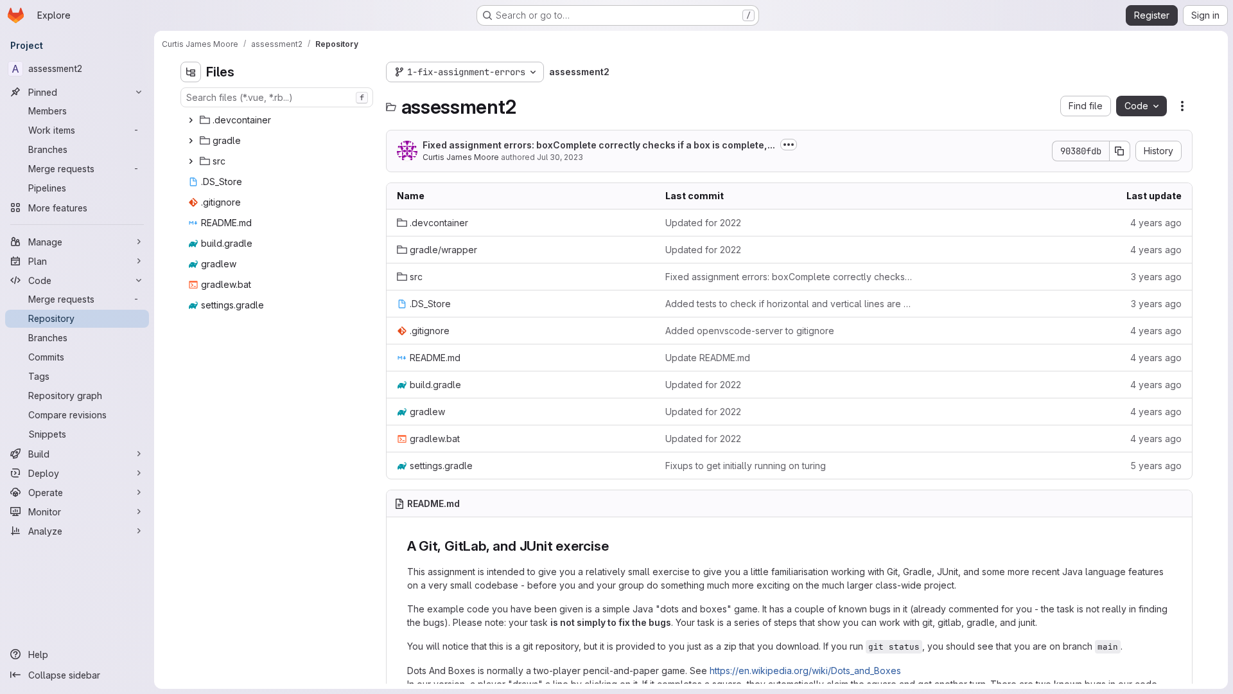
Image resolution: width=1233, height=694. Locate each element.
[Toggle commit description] (788, 144)
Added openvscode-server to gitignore (749, 330)
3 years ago (1156, 276)
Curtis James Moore (461, 157)
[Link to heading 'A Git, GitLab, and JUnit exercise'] (616, 546)
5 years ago (1156, 465)
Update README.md (707, 357)
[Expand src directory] (190, 161)
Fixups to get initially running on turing (745, 465)
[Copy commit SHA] (1120, 151)
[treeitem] (278, 120)
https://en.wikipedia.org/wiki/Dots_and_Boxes (805, 670)
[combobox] (276, 97)
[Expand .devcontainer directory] (190, 120)
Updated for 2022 (703, 222)
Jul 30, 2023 (560, 157)
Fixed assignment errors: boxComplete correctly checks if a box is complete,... (599, 144)
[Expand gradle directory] (190, 140)
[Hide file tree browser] (190, 72)
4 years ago (1156, 222)
